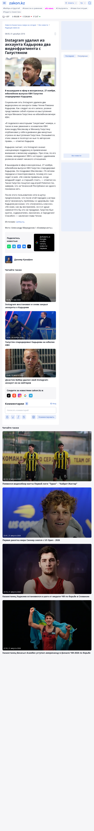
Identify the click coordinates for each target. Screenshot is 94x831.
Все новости (43, 25)
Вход (54, 403)
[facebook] (19, 246)
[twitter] (29, 246)
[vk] (24, 246)
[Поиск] (90, 3)
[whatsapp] (9, 246)
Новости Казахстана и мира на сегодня (20, 25)
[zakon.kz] (17, 3)
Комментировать (46, 417)
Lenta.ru (20, 221)
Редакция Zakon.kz (12, 28)
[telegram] (14, 246)
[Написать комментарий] (30, 410)
